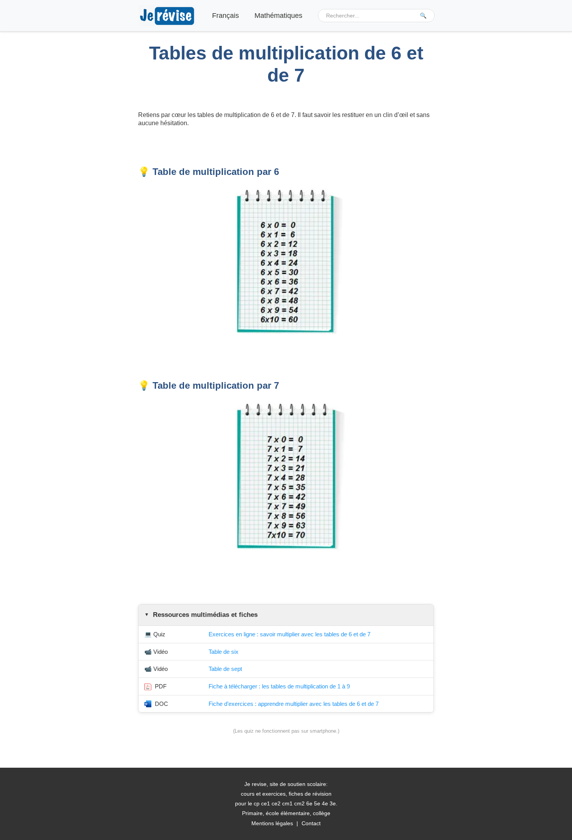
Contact (311, 823)
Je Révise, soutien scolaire (167, 15)
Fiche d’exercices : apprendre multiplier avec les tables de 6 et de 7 (294, 703)
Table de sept (225, 668)
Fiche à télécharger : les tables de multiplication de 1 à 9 (279, 686)
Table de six (224, 651)
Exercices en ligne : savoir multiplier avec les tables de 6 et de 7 (289, 634)
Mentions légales (272, 823)
